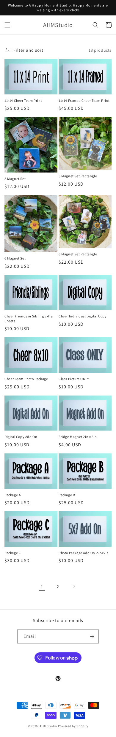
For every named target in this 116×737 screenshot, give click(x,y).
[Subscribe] (91, 636)
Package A (12, 495)
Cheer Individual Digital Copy (82, 316)
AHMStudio (48, 726)
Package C (12, 553)
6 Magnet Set (15, 258)
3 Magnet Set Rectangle (78, 176)
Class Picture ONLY (74, 379)
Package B (67, 495)
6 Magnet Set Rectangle (78, 254)
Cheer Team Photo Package (26, 379)
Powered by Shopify (73, 726)
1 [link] (42, 586)
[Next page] (74, 586)
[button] (7, 24)
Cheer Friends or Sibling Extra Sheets (28, 318)
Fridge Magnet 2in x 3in (78, 436)
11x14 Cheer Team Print (23, 100)
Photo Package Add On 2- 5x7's (83, 553)
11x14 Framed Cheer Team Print (84, 100)
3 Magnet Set (15, 178)
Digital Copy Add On (20, 436)
